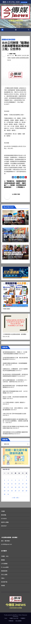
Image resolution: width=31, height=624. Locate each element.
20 (19, 487)
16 (4, 487)
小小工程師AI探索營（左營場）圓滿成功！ (14, 402)
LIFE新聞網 (4, 563)
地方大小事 (4, 39)
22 (26, 487)
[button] (28, 29)
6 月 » (17, 497)
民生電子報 (4, 582)
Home (6, 618)
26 (15, 490)
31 (8, 494)
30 (4, 494)
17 (8, 487)
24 (8, 490)
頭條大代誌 (13, 39)
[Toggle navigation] (15, 30)
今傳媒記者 (10, 620)
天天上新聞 (4, 574)
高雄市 (10, 233)
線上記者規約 (19, 620)
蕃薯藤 (3, 560)
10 (8, 483)
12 (15, 483)
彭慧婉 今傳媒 (12, 53)
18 (12, 487)
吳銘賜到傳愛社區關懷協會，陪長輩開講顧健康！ (15, 219)
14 (22, 483)
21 (22, 487)
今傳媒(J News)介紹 (13, 618)
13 (19, 483)
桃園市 (8, 39)
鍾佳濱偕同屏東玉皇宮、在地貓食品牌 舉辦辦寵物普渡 (15, 253)
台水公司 (24, 55)
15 (26, 483)
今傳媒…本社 (4, 556)
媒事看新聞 (4, 571)
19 (15, 487)
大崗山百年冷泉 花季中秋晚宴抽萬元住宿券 (14, 413)
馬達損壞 (13, 57)
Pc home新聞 (4, 567)
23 (4, 490)
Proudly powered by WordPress (11, 615)
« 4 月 (13, 497)
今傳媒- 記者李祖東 (17, 222)
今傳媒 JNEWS (15, 20)
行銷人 (3, 578)
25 (12, 490)
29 (26, 490)
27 (19, 490)
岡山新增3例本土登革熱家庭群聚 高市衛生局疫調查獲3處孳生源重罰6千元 (14, 237)
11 (11, 483)
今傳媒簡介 (22, 618)
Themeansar (15, 616)
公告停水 (19, 55)
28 (22, 490)
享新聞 (3, 585)
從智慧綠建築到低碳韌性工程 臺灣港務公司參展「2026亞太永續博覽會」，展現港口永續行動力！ (15, 421)
